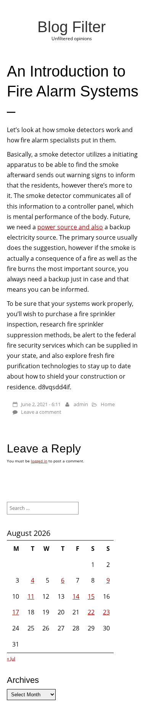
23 (106, 612)
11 (30, 596)
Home (108, 404)
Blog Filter (71, 26)
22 (91, 612)
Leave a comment (41, 411)
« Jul (11, 658)
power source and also (70, 227)
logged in (39, 461)
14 (75, 596)
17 (15, 612)
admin (81, 404)
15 (91, 596)
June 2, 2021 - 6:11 (41, 404)
